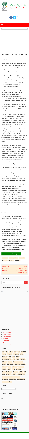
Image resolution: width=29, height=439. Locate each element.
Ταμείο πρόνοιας (21, 374)
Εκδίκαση (4, 361)
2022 (3, 351)
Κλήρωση (4, 366)
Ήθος (7, 351)
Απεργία (4, 354)
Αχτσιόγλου (4, 356)
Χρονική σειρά (16, 254)
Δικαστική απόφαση (13, 257)
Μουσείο (4, 369)
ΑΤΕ (19, 351)
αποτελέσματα (12, 379)
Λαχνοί (9, 366)
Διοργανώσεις (7, 336)
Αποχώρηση (5, 257)
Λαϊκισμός (22, 257)
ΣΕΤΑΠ (21, 371)
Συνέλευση (17, 260)
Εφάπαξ (4, 364)
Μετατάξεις (4, 260)
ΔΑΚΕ (13, 356)
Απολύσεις (9, 354)
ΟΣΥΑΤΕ (9, 369)
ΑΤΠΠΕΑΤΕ (23, 351)
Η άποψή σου (6, 340)
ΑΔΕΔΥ (11, 351)
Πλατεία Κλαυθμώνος (7, 371)
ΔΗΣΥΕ (17, 356)
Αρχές (21, 354)
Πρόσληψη (11, 260)
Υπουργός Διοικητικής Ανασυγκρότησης (11, 376)
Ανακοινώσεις (6, 254)
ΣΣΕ (25, 371)
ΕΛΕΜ (14, 359)
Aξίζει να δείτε (7, 332)
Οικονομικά (18, 369)
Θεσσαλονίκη (10, 364)
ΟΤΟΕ (13, 369)
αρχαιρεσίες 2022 (21, 379)
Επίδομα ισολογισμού (18, 361)
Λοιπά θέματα (7, 342)
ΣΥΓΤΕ (3, 374)
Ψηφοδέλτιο (5, 379)
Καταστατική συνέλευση (20, 364)
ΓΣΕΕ (10, 356)
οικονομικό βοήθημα (6, 381)
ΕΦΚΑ (18, 359)
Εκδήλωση (23, 359)
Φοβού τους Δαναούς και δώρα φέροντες (7, 268)
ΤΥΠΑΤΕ (14, 374)
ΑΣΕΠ (15, 351)
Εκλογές (5, 338)
